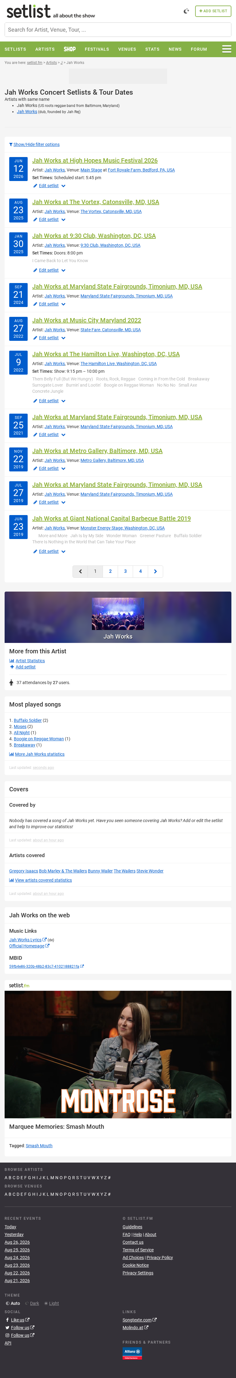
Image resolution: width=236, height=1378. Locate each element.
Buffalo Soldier (28, 720)
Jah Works (27, 111)
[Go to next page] (155, 571)
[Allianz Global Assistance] (132, 1353)
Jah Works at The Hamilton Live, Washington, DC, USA (106, 354)
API (8, 1343)
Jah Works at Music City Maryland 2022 (86, 320)
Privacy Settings (138, 1272)
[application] (118, 1054)
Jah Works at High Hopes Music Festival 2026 (95, 160)
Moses (20, 726)
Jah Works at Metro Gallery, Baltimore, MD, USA (97, 451)
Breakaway (24, 744)
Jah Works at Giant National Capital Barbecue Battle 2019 (111, 518)
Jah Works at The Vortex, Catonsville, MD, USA (95, 202)
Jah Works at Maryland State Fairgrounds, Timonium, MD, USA (117, 286)
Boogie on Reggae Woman (39, 738)
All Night (22, 732)
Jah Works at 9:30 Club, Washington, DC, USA (94, 235)
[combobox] (118, 29)
